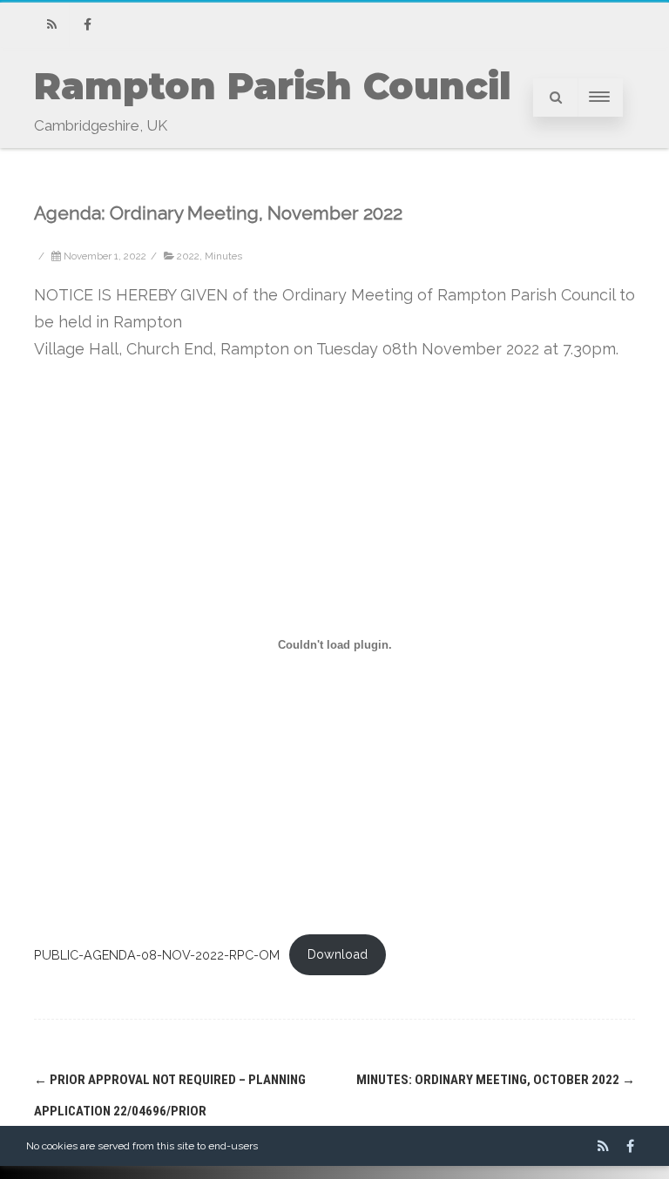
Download (337, 954)
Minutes (223, 256)
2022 (188, 256)
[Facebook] (87, 25)
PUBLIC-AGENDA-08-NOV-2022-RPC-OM (157, 954)
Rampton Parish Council (272, 86)
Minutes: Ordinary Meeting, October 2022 (495, 1080)
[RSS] (51, 25)
